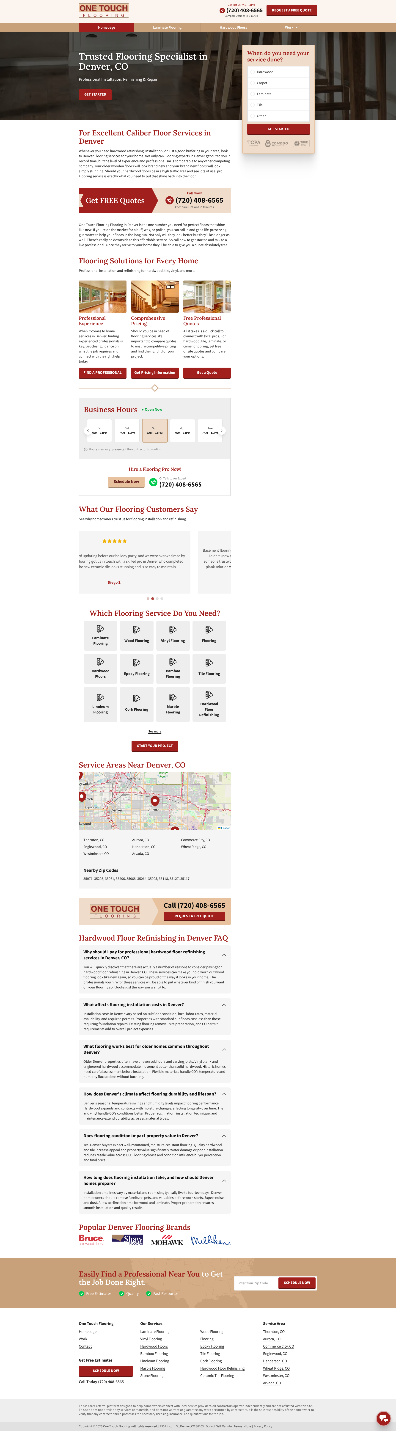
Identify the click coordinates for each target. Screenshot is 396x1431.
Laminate (264, 93)
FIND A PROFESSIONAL (102, 372)
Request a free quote (292, 10)
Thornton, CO (93, 839)
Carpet (262, 82)
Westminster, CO (96, 853)
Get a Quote (207, 372)
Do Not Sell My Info (219, 1426)
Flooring (207, 1339)
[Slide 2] (152, 598)
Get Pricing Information (154, 372)
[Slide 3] (157, 598)
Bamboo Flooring (154, 1354)
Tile (260, 104)
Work (83, 1339)
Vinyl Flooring (151, 1339)
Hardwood (265, 71)
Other (261, 115)
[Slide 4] (161, 598)
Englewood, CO (95, 846)
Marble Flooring (152, 1368)
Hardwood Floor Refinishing (222, 1368)
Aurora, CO (140, 839)
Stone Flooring (152, 1376)
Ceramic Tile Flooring (217, 1376)
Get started (95, 94)
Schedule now (106, 1370)
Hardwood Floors (233, 27)
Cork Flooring (211, 1361)
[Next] (221, 431)
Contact (85, 1346)
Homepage (106, 27)
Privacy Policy (262, 1426)
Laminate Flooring (167, 27)
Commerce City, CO (195, 839)
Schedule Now (126, 481)
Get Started (278, 129)
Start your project (155, 745)
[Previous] (88, 431)
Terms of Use (242, 1426)
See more (154, 731)
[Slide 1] (148, 598)
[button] (154, 801)
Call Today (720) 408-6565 (101, 1382)
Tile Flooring (210, 1354)
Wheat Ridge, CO (193, 846)
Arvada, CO (140, 853)
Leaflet (225, 828)
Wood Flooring (211, 1332)
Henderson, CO (144, 846)
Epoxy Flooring (212, 1346)
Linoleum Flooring (154, 1361)
